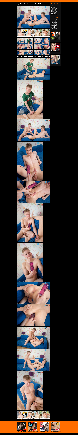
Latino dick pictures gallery (54, 11)
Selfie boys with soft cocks (54, 8)
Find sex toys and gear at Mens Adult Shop (44, 431)
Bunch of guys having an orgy (54, 28)
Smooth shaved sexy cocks (54, 7)
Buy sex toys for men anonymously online (55, 40)
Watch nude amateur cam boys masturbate (33, 431)
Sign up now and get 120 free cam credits (21, 431)
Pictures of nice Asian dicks (54, 12)
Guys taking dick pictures (53, 9)
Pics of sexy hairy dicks (53, 13)
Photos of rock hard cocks (54, 14)
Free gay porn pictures (53, 5)
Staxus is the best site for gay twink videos (56, 431)
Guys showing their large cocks (54, 25)
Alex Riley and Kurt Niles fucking (21, 419)
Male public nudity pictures (54, 6)
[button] (59, 0)
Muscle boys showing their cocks (54, 10)
